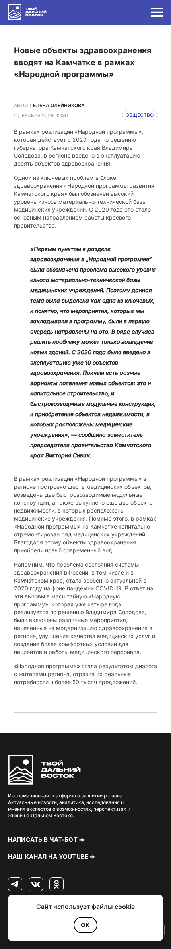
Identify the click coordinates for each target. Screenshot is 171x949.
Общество (140, 115)
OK (85, 925)
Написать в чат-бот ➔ (46, 840)
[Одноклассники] (56, 884)
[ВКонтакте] (36, 884)
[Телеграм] (15, 884)
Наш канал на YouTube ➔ (51, 857)
